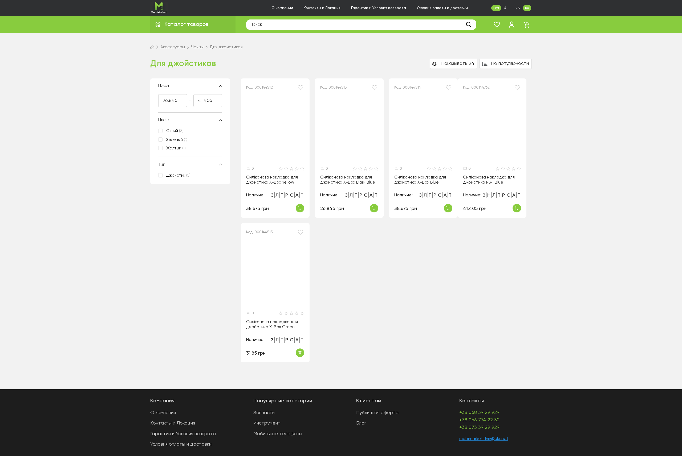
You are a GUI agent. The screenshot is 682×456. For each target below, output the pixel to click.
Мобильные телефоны (277, 433)
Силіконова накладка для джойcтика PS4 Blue (489, 180)
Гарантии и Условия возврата (378, 8)
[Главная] (152, 47)
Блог (361, 423)
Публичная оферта (377, 412)
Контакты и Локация (322, 8)
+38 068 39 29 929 (479, 412)
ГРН (496, 8)
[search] (469, 24)
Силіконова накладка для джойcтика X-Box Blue (420, 180)
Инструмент (267, 423)
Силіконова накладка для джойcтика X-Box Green (272, 324)
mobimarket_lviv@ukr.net (483, 439)
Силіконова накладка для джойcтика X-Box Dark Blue (347, 180)
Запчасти (264, 412)
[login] (512, 24)
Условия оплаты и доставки (442, 8)
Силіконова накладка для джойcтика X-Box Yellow (272, 180)
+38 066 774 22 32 (479, 420)
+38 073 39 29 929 (479, 427)
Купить (300, 208)
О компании (282, 8)
